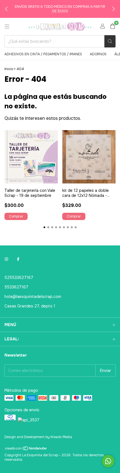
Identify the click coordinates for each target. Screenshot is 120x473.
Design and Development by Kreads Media (38, 437)
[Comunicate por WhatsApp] (108, 461)
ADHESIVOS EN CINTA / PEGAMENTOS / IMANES (43, 54)
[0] (113, 26)
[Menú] (6, 26)
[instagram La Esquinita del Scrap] (6, 259)
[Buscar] (110, 41)
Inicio (8, 69)
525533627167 (18, 277)
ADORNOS (98, 54)
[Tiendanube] (26, 450)
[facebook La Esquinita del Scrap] (18, 259)
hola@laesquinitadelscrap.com (32, 296)
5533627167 (16, 287)
